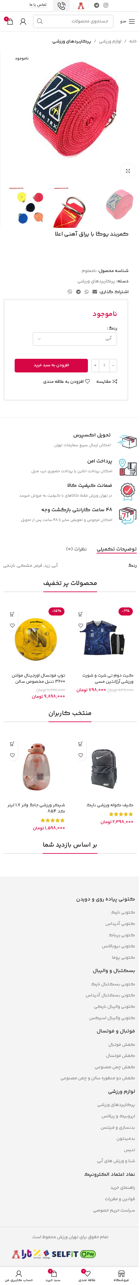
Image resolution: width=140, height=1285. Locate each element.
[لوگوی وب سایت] (81, 5)
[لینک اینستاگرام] (106, 5)
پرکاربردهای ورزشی (71, 41)
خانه (133, 41)
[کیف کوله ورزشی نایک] (104, 767)
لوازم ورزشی (110, 41)
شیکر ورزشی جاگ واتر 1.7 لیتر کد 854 (36, 808)
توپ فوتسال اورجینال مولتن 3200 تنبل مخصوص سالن (38, 679)
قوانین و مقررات (119, 1199)
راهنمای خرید (122, 1187)
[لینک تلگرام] (96, 5)
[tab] (117, 549)
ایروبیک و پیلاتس (118, 1116)
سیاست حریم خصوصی (114, 1210)
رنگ (113, 328)
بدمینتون (126, 1138)
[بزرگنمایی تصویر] (127, 171)
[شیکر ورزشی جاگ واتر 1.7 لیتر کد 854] (35, 767)
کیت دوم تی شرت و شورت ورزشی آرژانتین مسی (107, 679)
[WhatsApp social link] (87, 292)
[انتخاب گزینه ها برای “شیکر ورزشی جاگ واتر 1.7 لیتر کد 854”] (12, 744)
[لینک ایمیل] (95, 292)
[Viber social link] (70, 292)
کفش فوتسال (120, 1055)
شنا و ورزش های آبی (116, 1161)
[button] (12, 614)
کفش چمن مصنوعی (115, 1067)
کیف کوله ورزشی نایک (109, 805)
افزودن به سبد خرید (51, 365)
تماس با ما (38, 5)
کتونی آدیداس (120, 924)
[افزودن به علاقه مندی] (80, 625)
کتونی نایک (123, 912)
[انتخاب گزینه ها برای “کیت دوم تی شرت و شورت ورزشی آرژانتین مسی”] (80, 614)
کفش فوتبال (121, 1044)
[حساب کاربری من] (23, 21)
